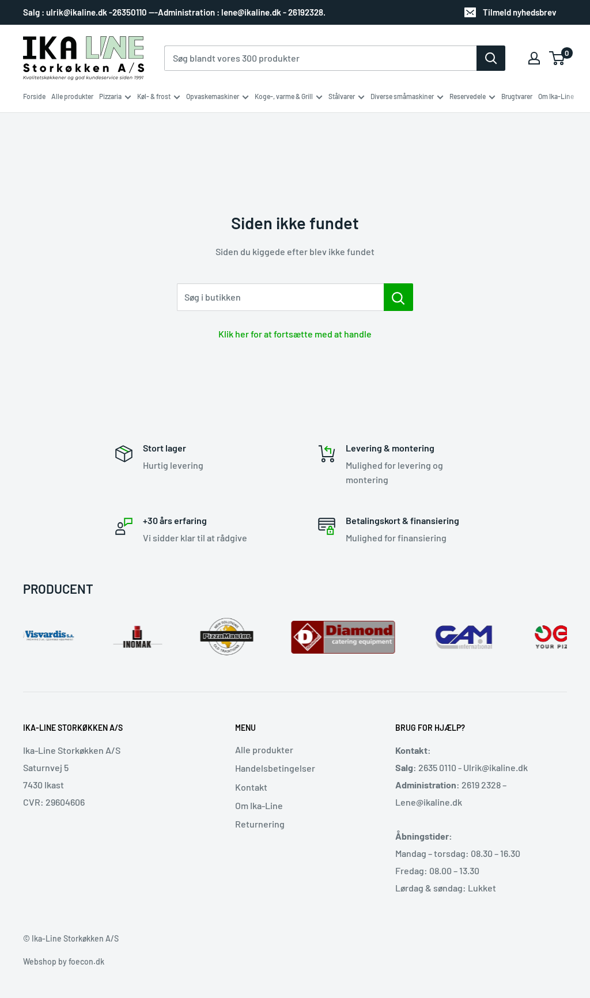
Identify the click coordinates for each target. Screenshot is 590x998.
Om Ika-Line (556, 96)
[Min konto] (534, 58)
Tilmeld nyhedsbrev (520, 12)
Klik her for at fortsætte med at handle (295, 333)
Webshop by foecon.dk (63, 961)
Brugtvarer (516, 96)
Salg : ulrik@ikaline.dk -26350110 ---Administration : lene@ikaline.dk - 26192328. (174, 12)
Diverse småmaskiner (402, 96)
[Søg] (490, 58)
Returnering (260, 823)
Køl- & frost (154, 96)
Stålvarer (341, 96)
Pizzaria (110, 96)
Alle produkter (72, 96)
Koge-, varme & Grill (284, 96)
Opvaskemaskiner (212, 96)
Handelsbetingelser (275, 767)
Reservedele (467, 96)
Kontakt (251, 786)
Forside (34, 96)
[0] (557, 58)
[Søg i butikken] (398, 297)
